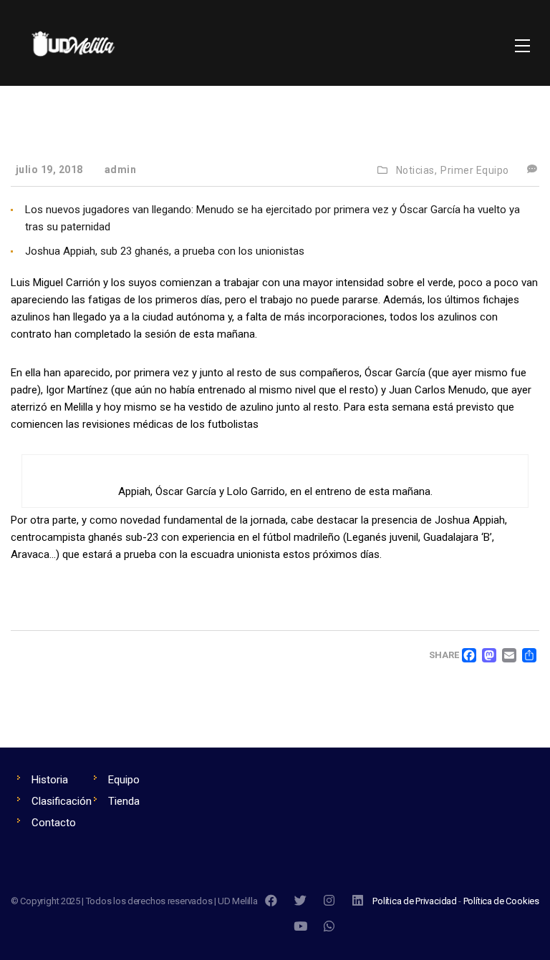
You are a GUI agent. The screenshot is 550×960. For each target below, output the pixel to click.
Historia (50, 779)
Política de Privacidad (414, 901)
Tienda (124, 801)
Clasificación (62, 801)
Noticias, (417, 170)
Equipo (124, 779)
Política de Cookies (501, 901)
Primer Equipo (474, 170)
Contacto (54, 822)
